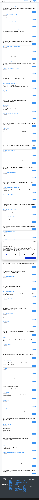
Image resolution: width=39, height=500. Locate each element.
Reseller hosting (10, 489)
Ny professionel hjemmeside (17, 481)
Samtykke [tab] (8, 243)
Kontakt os (16, 490)
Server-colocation (10, 487)
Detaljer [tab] (19, 243)
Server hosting (10, 485)
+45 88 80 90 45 (32, 484)
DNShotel (10, 481)
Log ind (34, 1)
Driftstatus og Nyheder (18, 489)
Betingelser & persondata (24, 490)
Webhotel (10, 479)
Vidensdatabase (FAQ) (18, 488)
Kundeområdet (25, 479)
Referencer (24, 491)
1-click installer (25, 482)
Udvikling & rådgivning (24, 488)
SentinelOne (11, 495)
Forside (24, 485)
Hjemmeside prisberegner (17, 484)
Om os (23, 486)
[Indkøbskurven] (30, 1)
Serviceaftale (17, 479)
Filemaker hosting (10, 483)
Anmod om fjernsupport (18, 487)
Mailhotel (10, 480)
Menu (27, 1)
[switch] (15, 254)
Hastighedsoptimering (18, 482)
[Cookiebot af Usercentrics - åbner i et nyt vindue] (32, 241)
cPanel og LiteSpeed (24, 481)
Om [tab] (30, 243)
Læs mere (33, 19)
